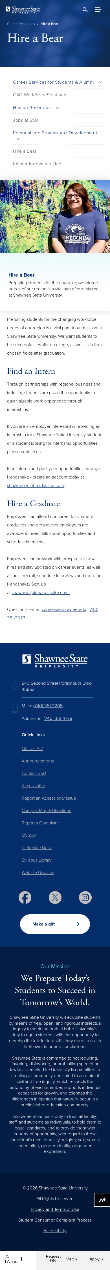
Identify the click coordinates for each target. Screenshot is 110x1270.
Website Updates (38, 872)
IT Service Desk (37, 848)
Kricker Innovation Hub (37, 164)
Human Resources (32, 107)
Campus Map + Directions (46, 810)
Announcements (38, 761)
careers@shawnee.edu (64, 609)
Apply (95, 1259)
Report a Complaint (40, 823)
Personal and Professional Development (55, 133)
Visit (70, 1259)
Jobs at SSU (25, 120)
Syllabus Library (37, 860)
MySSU (29, 835)
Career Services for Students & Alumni (53, 82)
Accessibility (33, 786)
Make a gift (43, 924)
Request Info (53, 1258)
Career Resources (21, 24)
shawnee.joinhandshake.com (35, 485)
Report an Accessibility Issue (49, 798)
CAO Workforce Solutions (39, 95)
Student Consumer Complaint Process (55, 1220)
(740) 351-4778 (58, 718)
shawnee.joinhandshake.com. (41, 592)
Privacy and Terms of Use (55, 1209)
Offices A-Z (32, 748)
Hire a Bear (25, 151)
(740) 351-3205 (48, 706)
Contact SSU (34, 773)
